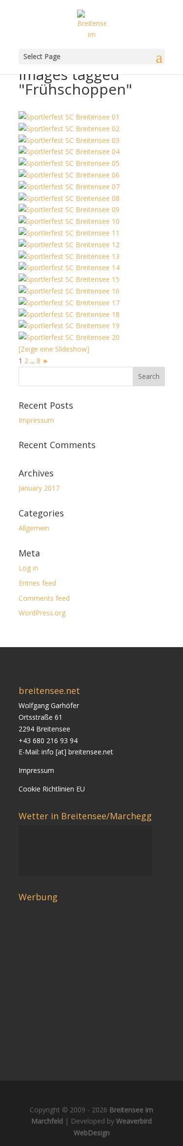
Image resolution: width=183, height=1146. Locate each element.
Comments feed (44, 598)
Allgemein (34, 528)
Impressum (36, 420)
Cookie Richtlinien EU (52, 788)
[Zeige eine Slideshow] (54, 349)
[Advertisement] (101, 974)
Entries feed (37, 583)
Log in (28, 568)
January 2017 (39, 488)
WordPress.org (42, 612)
